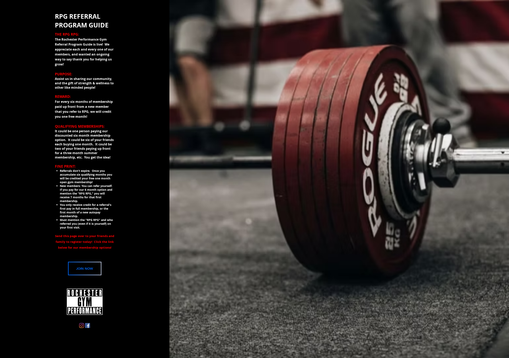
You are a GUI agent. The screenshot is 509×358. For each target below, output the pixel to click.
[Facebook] (87, 325)
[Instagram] (81, 325)
